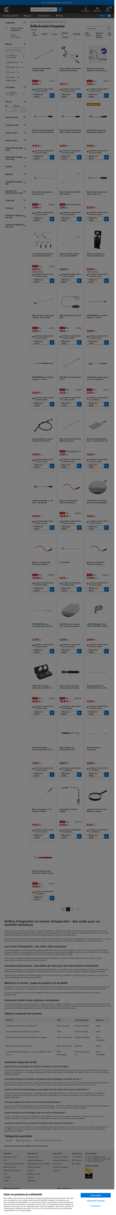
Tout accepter (95, 1195)
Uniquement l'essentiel (96, 1201)
